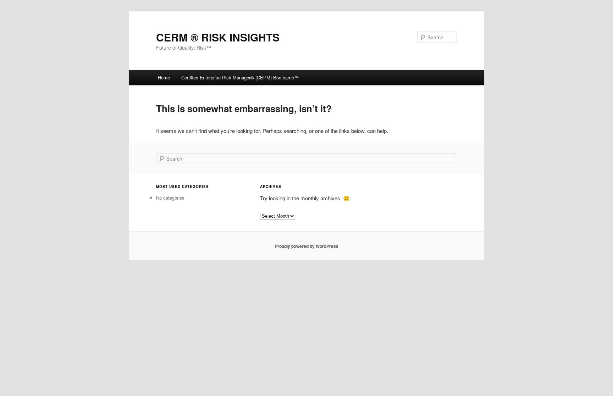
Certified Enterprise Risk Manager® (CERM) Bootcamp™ (240, 77)
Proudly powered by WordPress (306, 246)
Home (164, 77)
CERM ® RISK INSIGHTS (218, 37)
